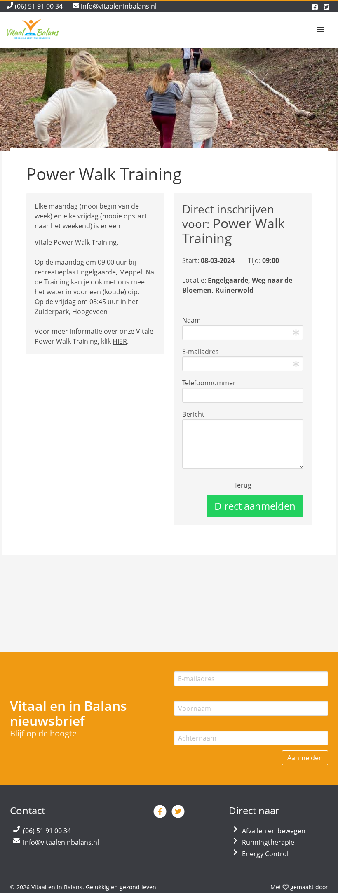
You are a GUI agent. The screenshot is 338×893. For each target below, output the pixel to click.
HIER (120, 341)
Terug (242, 485)
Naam (191, 320)
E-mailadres (200, 351)
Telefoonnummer (209, 382)
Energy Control (265, 853)
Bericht (193, 414)
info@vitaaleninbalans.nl (61, 842)
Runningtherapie (268, 842)
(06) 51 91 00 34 (47, 830)
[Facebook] (161, 815)
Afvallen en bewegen (273, 830)
